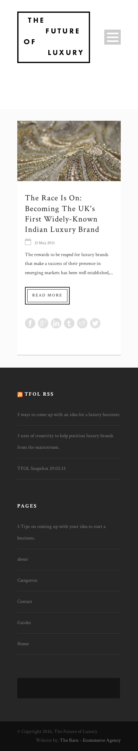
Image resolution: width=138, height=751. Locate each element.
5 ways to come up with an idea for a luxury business (68, 414)
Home (23, 644)
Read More (47, 295)
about (22, 559)
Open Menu (112, 37)
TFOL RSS (39, 394)
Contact (24, 601)
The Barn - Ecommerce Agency (90, 740)
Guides (24, 622)
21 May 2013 (44, 243)
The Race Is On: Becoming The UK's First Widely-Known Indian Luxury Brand (62, 214)
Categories (27, 580)
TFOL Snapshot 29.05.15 (41, 468)
